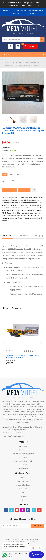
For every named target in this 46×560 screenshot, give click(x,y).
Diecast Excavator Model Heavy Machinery (21, 205)
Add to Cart (9, 190)
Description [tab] (7, 235)
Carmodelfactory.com (22, 553)
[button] (28, 351)
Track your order (23, 481)
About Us (9, 539)
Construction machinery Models (23, 454)
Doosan (8, 148)
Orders (23, 478)
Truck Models (23, 457)
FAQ (23, 500)
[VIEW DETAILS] (21, 361)
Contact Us (23, 496)
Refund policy (34, 542)
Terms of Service (21, 542)
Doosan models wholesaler (23, 210)
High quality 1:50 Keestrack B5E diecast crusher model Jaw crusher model (22, 356)
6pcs (12, 174)
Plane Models (23, 465)
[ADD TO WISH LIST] (25, 361)
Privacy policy (23, 489)
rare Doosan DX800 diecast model (18, 216)
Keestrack (9, 351)
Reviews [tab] (24, 235)
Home (3, 60)
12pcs (19, 174)
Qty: (3, 181)
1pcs (4, 174)
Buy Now (24, 190)
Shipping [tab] (39, 235)
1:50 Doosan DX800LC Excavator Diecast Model (22, 198)
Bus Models (23, 450)
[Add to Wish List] (34, 190)
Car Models (23, 446)
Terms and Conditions (23, 485)
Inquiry (23, 493)
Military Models (23, 469)
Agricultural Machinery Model (23, 461)
